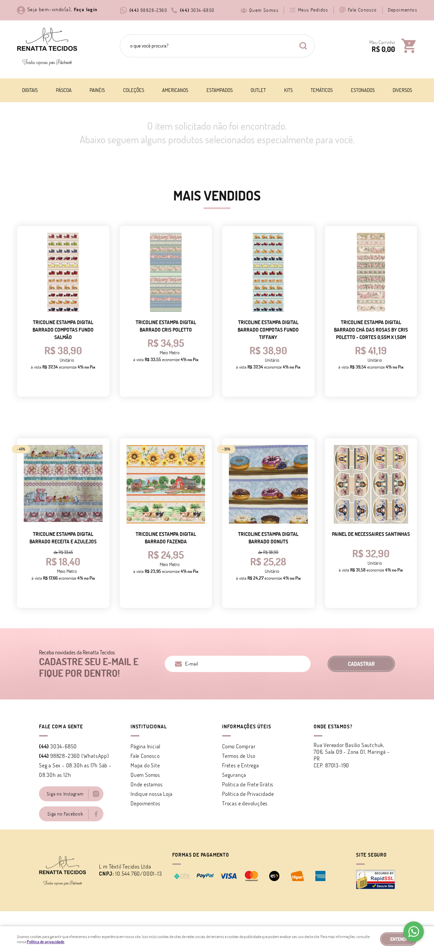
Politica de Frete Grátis (247, 784)
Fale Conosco (362, 10)
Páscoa (64, 90)
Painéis (97, 90)
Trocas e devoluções (245, 803)
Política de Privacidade (248, 793)
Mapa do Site (145, 765)
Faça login (86, 9)
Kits (288, 90)
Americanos (175, 90)
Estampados (219, 90)
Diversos (402, 90)
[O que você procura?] (303, 45)
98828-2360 (148, 10)
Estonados (363, 90)
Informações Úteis (246, 726)
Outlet (258, 90)
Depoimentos (402, 10)
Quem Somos (263, 10)
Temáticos (322, 90)
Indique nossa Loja (151, 793)
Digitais (30, 90)
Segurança (234, 774)
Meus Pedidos (313, 10)
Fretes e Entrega (240, 765)
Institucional (148, 726)
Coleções (133, 90)
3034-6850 (197, 10)
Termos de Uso (238, 755)
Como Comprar (239, 746)
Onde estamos (147, 784)
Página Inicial (145, 746)
